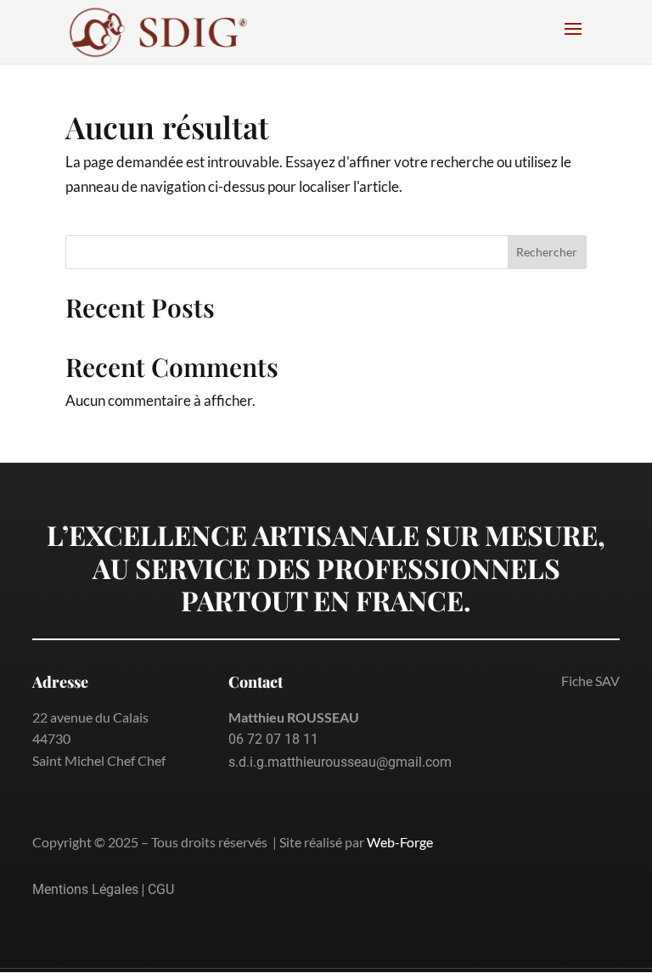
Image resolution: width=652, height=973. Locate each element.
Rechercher (546, 252)
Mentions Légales (85, 889)
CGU (161, 889)
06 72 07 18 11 (273, 739)
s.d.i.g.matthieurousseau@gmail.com (340, 762)
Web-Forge (400, 842)
